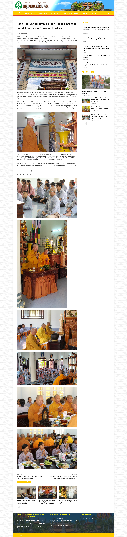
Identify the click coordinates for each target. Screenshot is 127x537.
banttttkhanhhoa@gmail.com (60, 525)
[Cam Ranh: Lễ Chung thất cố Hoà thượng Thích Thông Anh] (86, 109)
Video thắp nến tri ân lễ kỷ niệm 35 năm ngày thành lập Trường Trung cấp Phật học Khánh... (96, 65)
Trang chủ (19, 20)
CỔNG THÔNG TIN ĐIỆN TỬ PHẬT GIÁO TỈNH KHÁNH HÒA (31, 516)
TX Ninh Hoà (33, 20)
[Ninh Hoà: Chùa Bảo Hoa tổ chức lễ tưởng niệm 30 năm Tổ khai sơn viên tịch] (68, 492)
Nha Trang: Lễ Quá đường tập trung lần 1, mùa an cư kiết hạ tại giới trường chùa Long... (95, 39)
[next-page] (21, 507)
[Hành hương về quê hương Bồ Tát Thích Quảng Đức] (96, 82)
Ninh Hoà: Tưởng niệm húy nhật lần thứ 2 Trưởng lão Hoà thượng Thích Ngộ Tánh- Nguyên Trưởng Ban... (47, 502)
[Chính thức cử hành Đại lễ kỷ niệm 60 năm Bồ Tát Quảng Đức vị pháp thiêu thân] (86, 100)
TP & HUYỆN (26, 20)
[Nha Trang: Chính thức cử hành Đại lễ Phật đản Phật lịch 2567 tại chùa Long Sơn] (86, 117)
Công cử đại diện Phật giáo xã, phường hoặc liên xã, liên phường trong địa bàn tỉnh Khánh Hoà (96, 30)
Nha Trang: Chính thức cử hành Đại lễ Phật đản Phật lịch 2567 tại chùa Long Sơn (100, 116)
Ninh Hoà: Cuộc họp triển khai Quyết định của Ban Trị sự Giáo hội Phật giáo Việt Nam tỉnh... (26, 502)
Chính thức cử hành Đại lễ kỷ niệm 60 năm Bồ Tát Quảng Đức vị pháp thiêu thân (100, 99)
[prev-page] (18, 507)
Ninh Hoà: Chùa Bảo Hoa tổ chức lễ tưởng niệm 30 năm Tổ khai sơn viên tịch (68, 502)
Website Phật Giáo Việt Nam (89, 519)
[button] (108, 13)
